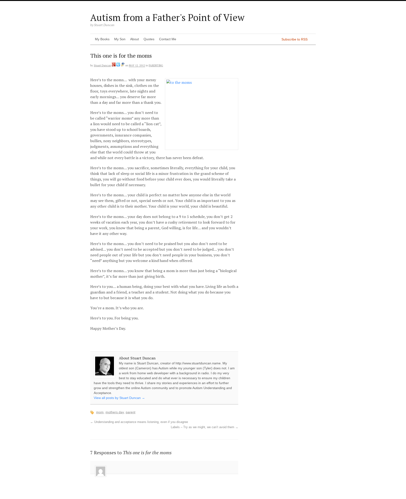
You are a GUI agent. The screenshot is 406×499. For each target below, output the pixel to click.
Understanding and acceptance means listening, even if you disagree (139, 422)
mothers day (114, 412)
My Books (102, 39)
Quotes (149, 39)
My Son (119, 39)
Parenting (156, 65)
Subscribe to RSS (294, 39)
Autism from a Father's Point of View (167, 17)
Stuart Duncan (102, 65)
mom (100, 412)
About (134, 39)
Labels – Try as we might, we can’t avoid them (204, 427)
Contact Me (167, 39)
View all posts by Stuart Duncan (119, 398)
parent (130, 412)
